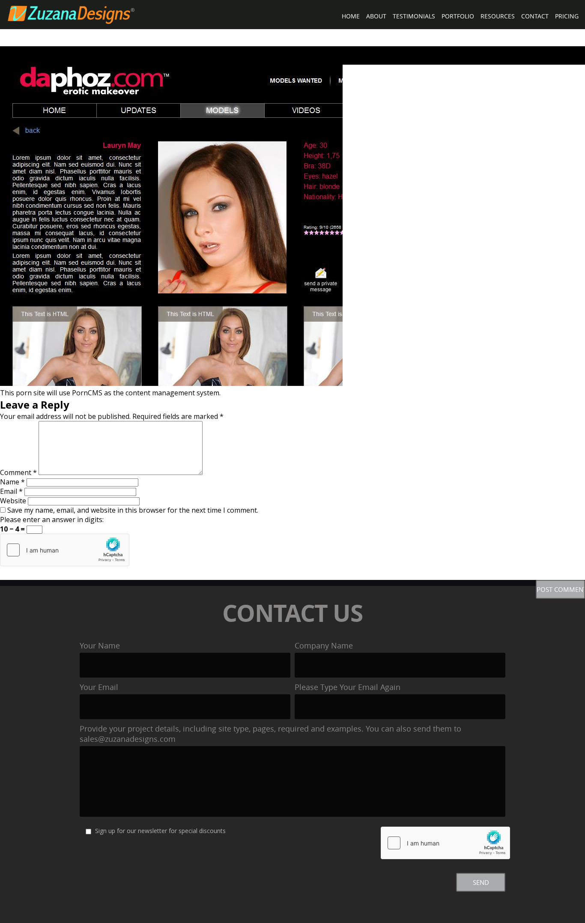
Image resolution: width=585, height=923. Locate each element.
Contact (535, 16)
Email (11, 491)
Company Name (324, 645)
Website (13, 500)
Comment (18, 472)
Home (351, 16)
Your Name (100, 645)
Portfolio (458, 16)
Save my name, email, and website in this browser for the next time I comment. (132, 510)
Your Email (99, 687)
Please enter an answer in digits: (52, 519)
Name (12, 482)
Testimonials (414, 16)
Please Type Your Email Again (347, 687)
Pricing (567, 16)
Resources (498, 16)
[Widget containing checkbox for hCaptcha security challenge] (64, 550)
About (376, 16)
